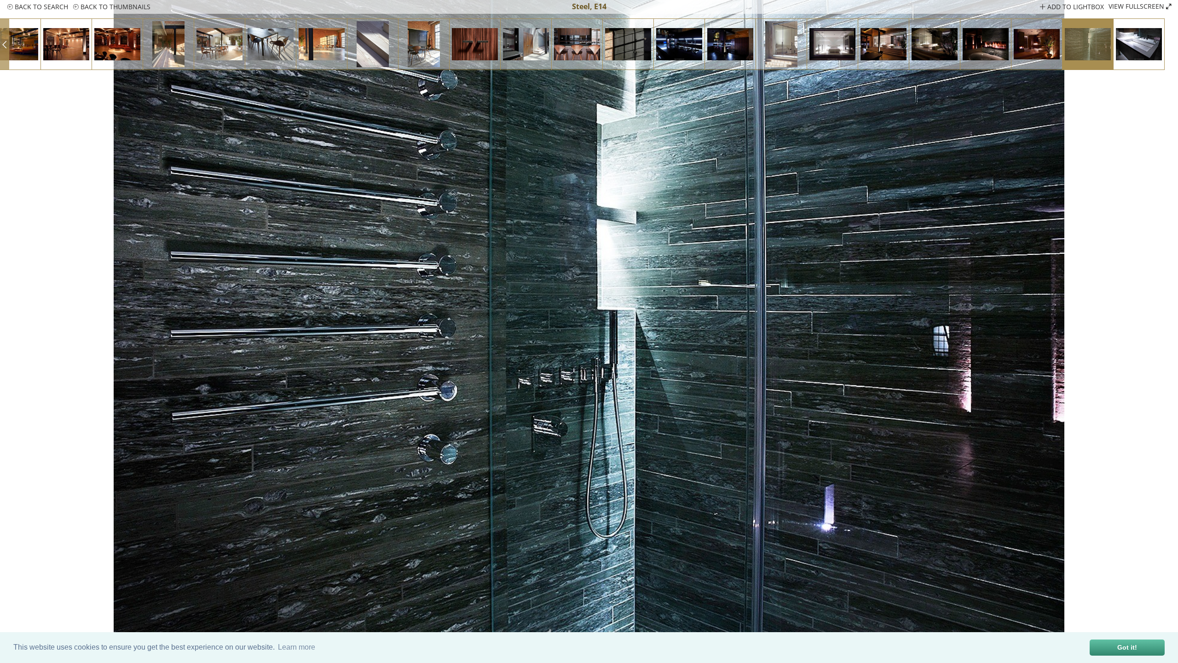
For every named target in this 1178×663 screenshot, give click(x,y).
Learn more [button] (296, 647)
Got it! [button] (1127, 647)
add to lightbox (1074, 6)
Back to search (40, 6)
